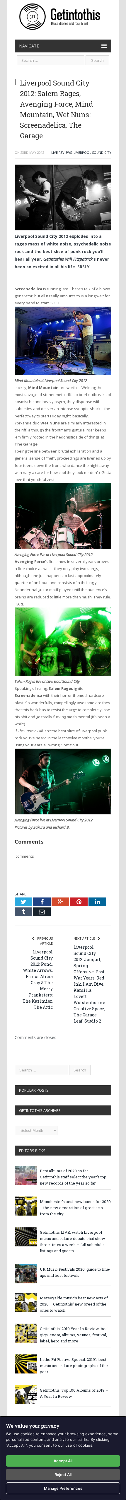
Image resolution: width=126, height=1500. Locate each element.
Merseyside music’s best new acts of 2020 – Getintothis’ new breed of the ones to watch (74, 1304)
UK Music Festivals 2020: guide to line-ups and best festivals (75, 1272)
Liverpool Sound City (92, 152)
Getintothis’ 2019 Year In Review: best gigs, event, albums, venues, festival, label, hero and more (74, 1335)
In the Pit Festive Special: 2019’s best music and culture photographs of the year (74, 1365)
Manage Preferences (63, 1488)
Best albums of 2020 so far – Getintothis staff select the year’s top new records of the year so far (73, 1177)
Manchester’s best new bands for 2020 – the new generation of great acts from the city (75, 1207)
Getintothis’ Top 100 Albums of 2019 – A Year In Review (74, 1393)
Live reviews (61, 152)
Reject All (63, 1474)
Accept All (63, 1460)
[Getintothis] (63, 15)
